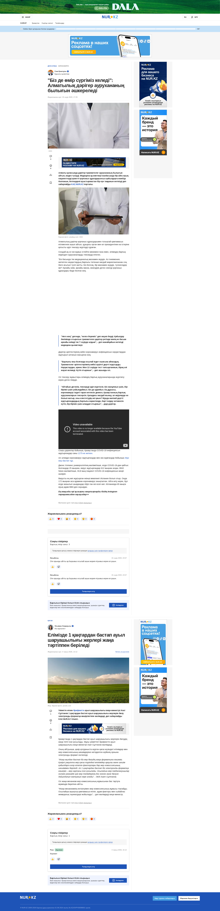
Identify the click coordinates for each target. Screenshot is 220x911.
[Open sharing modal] (51, 175)
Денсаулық (52, 66)
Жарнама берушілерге (189, 898)
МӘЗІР (27, 17)
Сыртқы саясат (47, 23)
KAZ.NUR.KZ (77, 184)
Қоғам (50, 620)
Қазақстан (35, 23)
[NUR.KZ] (110, 17)
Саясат (23, 23)
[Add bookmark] (51, 183)
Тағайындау (59, 23)
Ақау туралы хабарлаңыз (165, 898)
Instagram (120, 605)
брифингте (78, 710)
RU (185, 17)
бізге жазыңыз (85, 503)
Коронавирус (63, 66)
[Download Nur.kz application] (110, 7)
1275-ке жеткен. (85, 453)
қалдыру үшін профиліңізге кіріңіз (100, 551)
